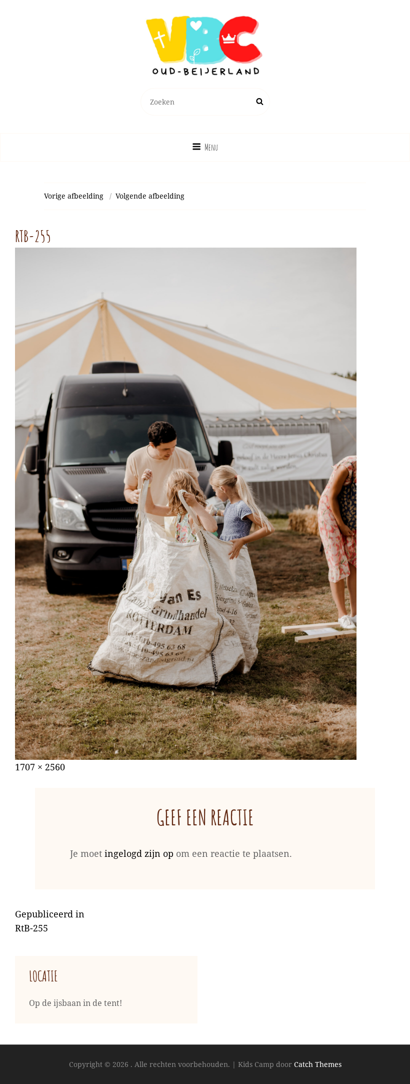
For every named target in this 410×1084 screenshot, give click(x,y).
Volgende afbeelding (150, 196)
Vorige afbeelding (74, 196)
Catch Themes (318, 1064)
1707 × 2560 (40, 767)
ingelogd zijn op (139, 853)
